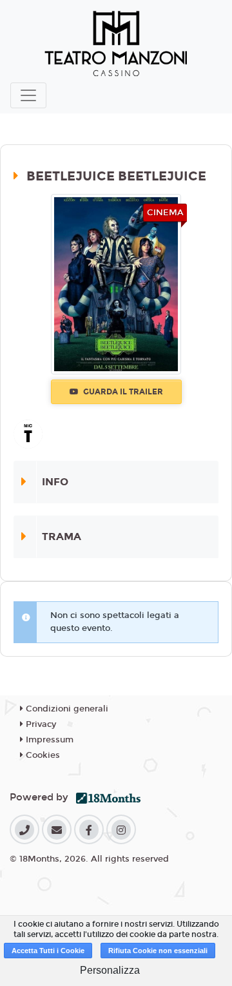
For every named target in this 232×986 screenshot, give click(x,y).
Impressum (48, 740)
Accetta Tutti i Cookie (48, 950)
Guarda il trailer (122, 391)
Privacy (39, 724)
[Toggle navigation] (28, 95)
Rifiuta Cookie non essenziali (158, 950)
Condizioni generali (65, 709)
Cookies (41, 755)
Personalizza (110, 970)
